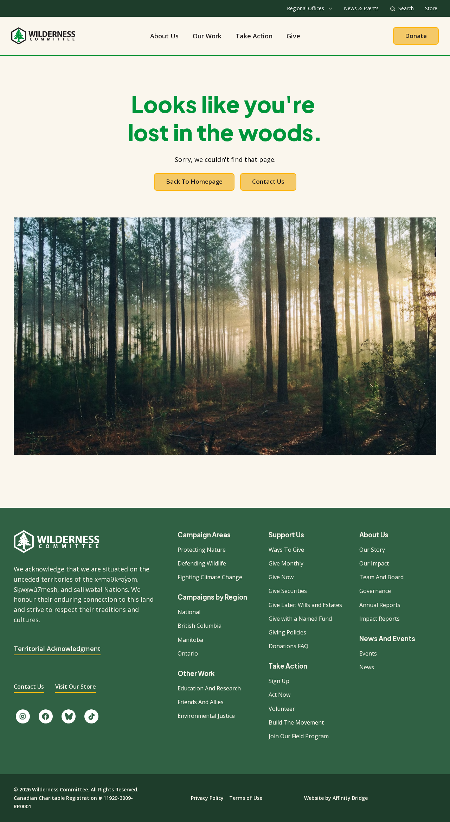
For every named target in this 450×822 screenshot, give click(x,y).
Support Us (286, 535)
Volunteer (282, 709)
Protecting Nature (202, 550)
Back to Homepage (194, 181)
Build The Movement (296, 722)
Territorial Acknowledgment (57, 648)
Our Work (207, 36)
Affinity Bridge (350, 798)
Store (431, 8)
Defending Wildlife (202, 563)
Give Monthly (286, 563)
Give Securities (288, 591)
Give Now (281, 577)
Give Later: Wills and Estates (305, 605)
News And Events (387, 639)
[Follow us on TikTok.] (91, 716)
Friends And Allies (201, 702)
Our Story (372, 550)
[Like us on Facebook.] (46, 716)
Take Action (254, 36)
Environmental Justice (206, 716)
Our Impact (374, 563)
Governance (375, 591)
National (189, 612)
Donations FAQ (288, 646)
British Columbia (199, 626)
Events (368, 653)
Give (293, 36)
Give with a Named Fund (300, 618)
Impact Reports (379, 618)
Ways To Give (286, 550)
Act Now (279, 694)
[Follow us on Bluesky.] (69, 716)
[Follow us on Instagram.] (23, 716)
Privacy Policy (207, 798)
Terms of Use (245, 798)
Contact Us (268, 181)
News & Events (361, 8)
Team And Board (381, 577)
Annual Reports (379, 605)
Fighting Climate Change (210, 577)
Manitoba (190, 640)
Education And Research (209, 688)
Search (406, 8)
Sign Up (279, 681)
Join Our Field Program (299, 736)
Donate (416, 36)
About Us (164, 36)
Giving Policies (287, 632)
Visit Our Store (75, 686)
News (366, 667)
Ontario (188, 653)
